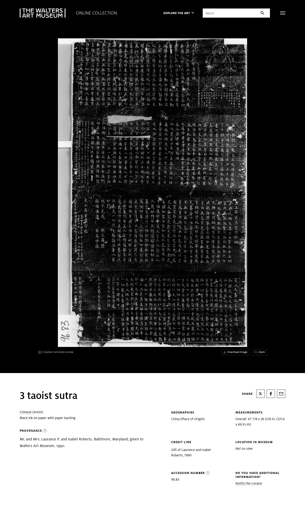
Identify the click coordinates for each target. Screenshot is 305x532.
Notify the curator (248, 483)
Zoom (261, 352)
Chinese (26, 412)
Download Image (237, 352)
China (175, 419)
